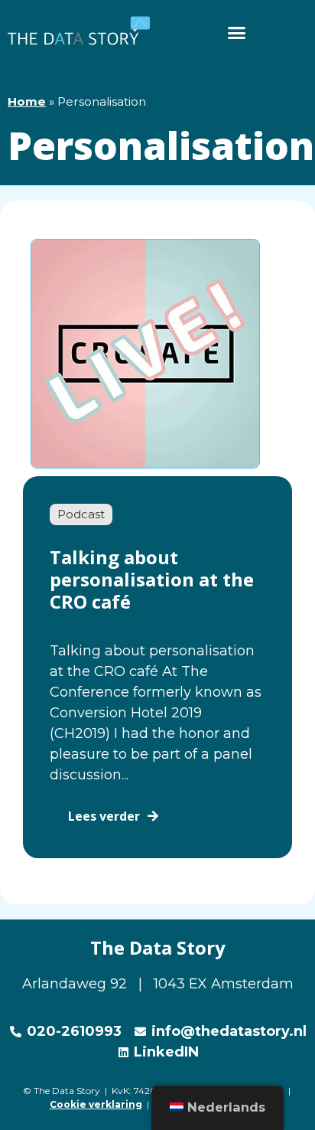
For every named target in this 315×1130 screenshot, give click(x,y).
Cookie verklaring (96, 1104)
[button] (236, 32)
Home (27, 101)
